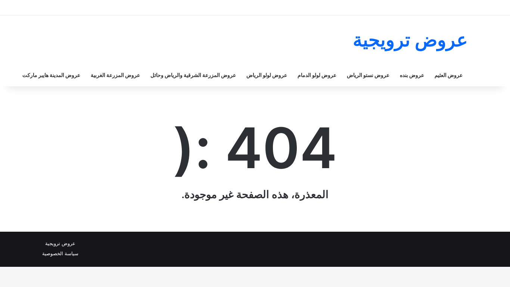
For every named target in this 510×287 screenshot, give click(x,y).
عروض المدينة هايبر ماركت (51, 75)
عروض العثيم (449, 75)
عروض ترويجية (60, 243)
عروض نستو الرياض (368, 75)
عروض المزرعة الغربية (115, 75)
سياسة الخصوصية (60, 253)
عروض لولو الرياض (266, 75)
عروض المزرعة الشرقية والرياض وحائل (193, 75)
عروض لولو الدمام (317, 75)
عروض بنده (412, 75)
